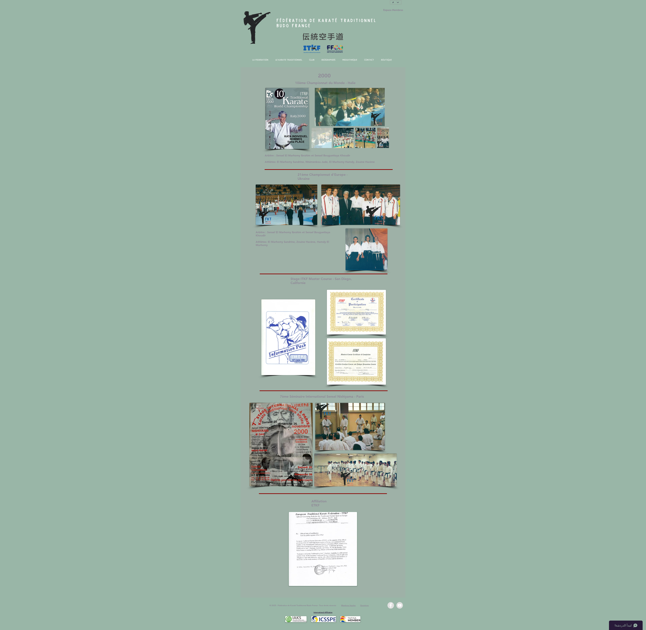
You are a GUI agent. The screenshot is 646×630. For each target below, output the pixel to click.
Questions (364, 605)
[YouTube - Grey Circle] (399, 605)
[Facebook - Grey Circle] (390, 605)
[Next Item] (383, 107)
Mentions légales (348, 605)
